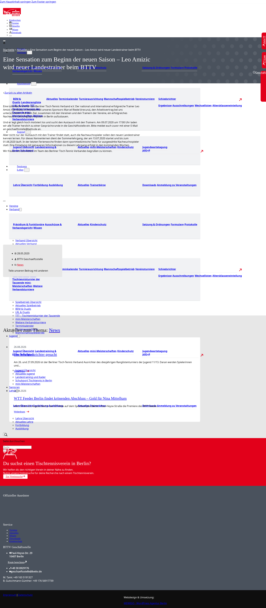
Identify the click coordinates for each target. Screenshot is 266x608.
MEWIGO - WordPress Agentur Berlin (145, 603)
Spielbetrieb (23, 83)
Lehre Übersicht (24, 418)
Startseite (8, 49)
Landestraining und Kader (30, 377)
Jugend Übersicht (23, 147)
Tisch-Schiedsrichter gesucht (35, 354)
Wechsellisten (203, 105)
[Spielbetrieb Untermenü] (33, 84)
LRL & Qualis (22, 312)
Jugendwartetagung (154, 147)
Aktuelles (52, 99)
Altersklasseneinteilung (227, 105)
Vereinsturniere (145, 99)
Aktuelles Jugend (25, 373)
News (20, 264)
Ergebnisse (165, 105)
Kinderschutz (15, 20)
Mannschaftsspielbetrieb (119, 99)
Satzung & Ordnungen (156, 67)
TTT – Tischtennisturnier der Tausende (37, 315)
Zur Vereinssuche (14, 476)
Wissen (37, 71)
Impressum (9, 595)
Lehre (12, 390)
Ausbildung (22, 428)
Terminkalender (68, 99)
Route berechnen (16, 562)
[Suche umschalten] (4, 434)
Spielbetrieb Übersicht (28, 302)
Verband (21, 52)
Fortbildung (22, 425)
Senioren (14, 387)
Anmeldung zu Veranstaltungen (177, 185)
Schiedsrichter (167, 99)
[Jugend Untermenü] (28, 132)
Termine (13, 530)
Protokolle (190, 67)
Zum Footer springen (43, 1)
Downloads (14, 538)
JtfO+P (146, 150)
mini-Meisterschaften (103, 147)
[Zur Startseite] (12, 15)
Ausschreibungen (183, 105)
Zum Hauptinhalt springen (15, 1)
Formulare (177, 67)
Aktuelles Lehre (24, 421)
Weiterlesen (19, 371)
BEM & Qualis (16, 100)
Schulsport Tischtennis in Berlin (33, 380)
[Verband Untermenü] (29, 52)
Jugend (21, 131)
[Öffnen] (4, 40)
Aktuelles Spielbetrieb (28, 305)
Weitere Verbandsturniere (27, 117)
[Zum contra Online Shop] (26, 521)
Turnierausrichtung (91, 99)
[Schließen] (10, 35)
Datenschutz (25, 595)
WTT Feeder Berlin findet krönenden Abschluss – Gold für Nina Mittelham (70, 398)
